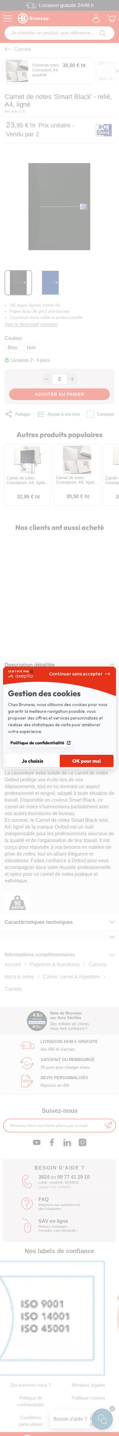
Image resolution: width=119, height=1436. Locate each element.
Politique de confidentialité (37, 743)
